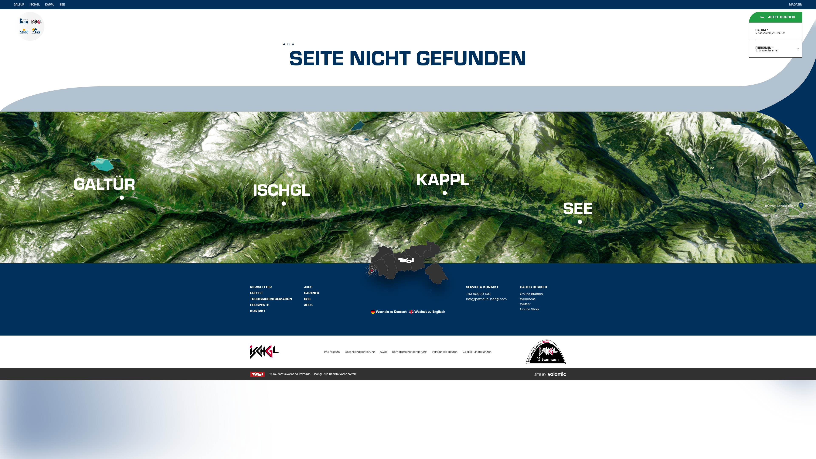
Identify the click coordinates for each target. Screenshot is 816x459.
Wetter (525, 304)
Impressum (332, 352)
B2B (307, 299)
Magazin (795, 4)
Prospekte (259, 305)
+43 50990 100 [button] (478, 294)
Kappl (49, 4)
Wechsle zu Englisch (429, 311)
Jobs (308, 287)
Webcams (528, 299)
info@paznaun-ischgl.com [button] (486, 299)
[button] (385, 291)
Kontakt (257, 311)
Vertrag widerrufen (445, 352)
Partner (311, 293)
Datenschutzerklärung (360, 352)
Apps (308, 305)
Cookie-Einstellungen (477, 352)
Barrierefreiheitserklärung (409, 352)
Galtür (19, 4)
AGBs (383, 352)
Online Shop (529, 309)
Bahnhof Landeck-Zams (781, 206)
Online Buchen (531, 294)
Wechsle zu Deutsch (391, 311)
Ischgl (35, 4)
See (62, 4)
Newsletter (261, 287)
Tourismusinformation (271, 299)
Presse (256, 293)
